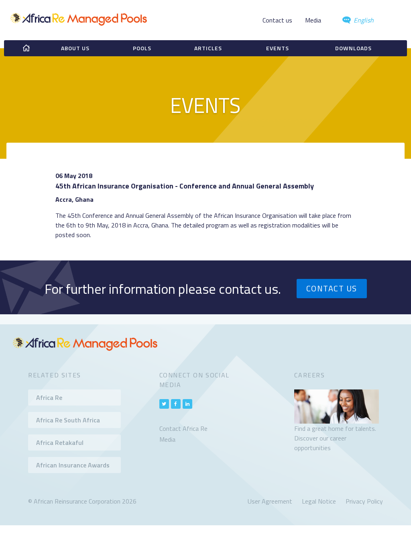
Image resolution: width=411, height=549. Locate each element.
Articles (208, 48)
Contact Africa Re (183, 428)
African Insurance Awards (73, 465)
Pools (142, 48)
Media (313, 20)
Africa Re (49, 397)
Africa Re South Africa (68, 420)
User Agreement (270, 501)
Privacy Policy (364, 501)
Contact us (277, 20)
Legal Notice (319, 501)
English (363, 20)
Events (277, 48)
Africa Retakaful (59, 442)
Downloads (353, 48)
